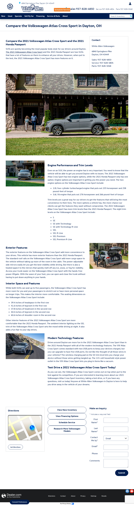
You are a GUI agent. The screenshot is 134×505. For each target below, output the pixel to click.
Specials (18, 16)
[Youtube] (132, 491)
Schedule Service (67, 422)
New (3, 16)
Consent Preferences (19, 502)
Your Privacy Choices (65, 503)
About (65, 16)
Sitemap (93, 496)
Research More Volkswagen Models (67, 429)
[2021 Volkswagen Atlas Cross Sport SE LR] (25, 173)
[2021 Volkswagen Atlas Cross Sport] (67, 114)
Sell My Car (29, 16)
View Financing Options (67, 416)
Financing (40, 16)
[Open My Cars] (129, 3)
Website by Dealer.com (11, 495)
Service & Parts (53, 16)
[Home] (10, 6)
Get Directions (15, 447)
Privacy (82, 496)
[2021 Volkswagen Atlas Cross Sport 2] (25, 346)
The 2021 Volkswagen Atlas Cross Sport (24, 52)
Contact (63, 496)
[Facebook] (127, 491)
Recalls (104, 496)
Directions (51, 496)
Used (10, 16)
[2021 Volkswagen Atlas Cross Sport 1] (109, 256)
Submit (121, 472)
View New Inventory (67, 410)
